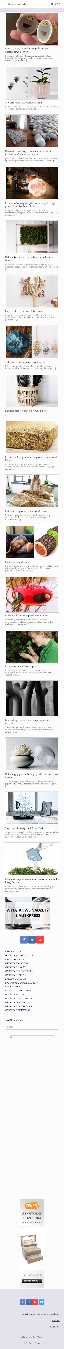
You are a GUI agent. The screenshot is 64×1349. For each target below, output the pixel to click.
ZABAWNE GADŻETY (15, 979)
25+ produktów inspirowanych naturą (25, 362)
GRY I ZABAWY (12, 987)
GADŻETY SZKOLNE (15, 994)
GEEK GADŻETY (13, 951)
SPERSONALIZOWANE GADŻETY (21, 983)
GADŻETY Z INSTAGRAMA (18, 1006)
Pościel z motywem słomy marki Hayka (26, 511)
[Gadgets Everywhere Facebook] (24, 940)
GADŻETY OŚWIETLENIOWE (19, 998)
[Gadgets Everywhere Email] (41, 1302)
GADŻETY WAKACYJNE (16, 963)
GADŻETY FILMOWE (15, 975)
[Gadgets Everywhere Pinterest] (40, 940)
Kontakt (56, 1320)
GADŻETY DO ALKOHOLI (18, 990)
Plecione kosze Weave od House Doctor (26, 410)
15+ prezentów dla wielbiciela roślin (23, 102)
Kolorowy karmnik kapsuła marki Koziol (26, 615)
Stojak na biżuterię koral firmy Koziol (25, 828)
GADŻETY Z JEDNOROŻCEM (19, 955)
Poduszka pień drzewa (17, 562)
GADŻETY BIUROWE (15, 1002)
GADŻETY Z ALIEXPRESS (17, 1010)
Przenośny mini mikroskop (19, 666)
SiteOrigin (30, 1343)
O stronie (55, 1326)
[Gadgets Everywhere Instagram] (32, 940)
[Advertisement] (32, 1161)
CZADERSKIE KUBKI (15, 959)
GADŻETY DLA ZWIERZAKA (19, 971)
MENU (57, 4)
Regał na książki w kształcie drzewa (24, 311)
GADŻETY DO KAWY (15, 967)
